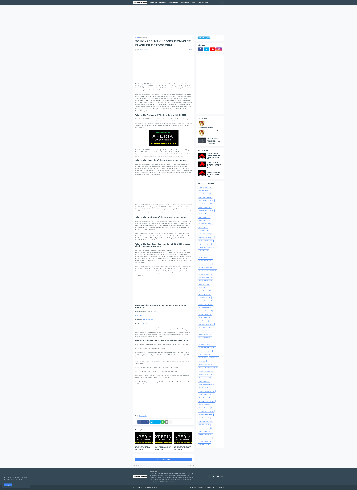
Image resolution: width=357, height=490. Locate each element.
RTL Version (220, 487)
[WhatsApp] (163, 422)
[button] (218, 2)
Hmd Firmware (204, 257)
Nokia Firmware (205, 337)
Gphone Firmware (205, 254)
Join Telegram (204, 38)
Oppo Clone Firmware (207, 347)
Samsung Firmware (206, 371)
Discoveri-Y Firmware (206, 237)
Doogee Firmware (205, 240)
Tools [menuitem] (193, 2)
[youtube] (213, 49)
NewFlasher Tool (148, 319)
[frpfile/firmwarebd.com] (202, 123)
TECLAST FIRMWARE (206, 391)
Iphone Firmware (205, 291)
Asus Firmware (204, 207)
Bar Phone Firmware (206, 210)
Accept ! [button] (8, 485)
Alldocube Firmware (206, 200)
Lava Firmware (204, 297)
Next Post (190, 465)
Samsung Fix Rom (205, 374)
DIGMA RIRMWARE (205, 234)
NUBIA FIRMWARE (205, 334)
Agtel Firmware (204, 190)
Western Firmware (205, 428)
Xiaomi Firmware (205, 441)
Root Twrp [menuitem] (173, 2)
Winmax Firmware (205, 434)
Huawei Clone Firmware (207, 270)
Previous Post (138, 465)
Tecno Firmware (205, 394)
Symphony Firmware (206, 384)
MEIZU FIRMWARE (205, 304)
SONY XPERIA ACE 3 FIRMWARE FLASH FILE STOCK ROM (142, 447)
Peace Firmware (205, 354)
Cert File (202, 227)
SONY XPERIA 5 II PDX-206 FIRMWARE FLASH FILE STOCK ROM (182, 447)
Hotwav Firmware (205, 267)
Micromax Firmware (206, 311)
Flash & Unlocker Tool (207, 247)
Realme (214, 357)
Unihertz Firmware (206, 408)
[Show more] (170, 422)
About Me (192, 487)
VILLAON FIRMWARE (206, 411)
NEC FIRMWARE (205, 327)
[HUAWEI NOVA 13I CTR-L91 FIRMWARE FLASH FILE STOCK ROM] (202, 156)
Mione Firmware (205, 317)
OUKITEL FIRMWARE (206, 341)
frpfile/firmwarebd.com (205, 127)
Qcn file (203, 357)
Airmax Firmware (205, 193)
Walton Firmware (205, 421)
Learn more (18, 479)
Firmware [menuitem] (162, 2)
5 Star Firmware (205, 187)
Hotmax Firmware (205, 264)
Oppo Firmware (205, 351)
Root (202, 361)
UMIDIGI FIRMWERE (206, 404)
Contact (200, 487)
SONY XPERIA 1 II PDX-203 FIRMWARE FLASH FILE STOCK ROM (163, 447)
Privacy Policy (209, 487)
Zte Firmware (204, 444)
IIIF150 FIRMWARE (205, 277)
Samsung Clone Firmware (208, 367)
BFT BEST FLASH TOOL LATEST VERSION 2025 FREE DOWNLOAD (213, 141)
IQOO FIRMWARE (205, 280)
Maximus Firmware (205, 307)
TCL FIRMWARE (205, 388)
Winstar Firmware (205, 438)
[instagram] (219, 49)
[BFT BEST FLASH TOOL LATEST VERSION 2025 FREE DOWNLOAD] (202, 140)
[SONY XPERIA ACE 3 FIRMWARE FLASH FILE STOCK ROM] (144, 438)
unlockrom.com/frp (213, 130)
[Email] (166, 422)
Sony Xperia (143, 37)
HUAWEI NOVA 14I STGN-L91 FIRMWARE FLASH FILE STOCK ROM (214, 165)
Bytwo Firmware (205, 220)
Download (138, 315)
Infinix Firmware (205, 287)
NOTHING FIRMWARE (206, 331)
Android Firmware (206, 204)
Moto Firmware (205, 321)
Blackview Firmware (206, 214)
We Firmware (204, 424)
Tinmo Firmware (204, 398)
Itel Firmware (204, 294)
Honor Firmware (205, 260)
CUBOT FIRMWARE (206, 224)
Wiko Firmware (204, 431)
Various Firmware (205, 414)
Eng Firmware (204, 244)
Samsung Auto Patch (206, 364)
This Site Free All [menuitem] (204, 2)
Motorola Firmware (206, 324)
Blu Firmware (204, 217)
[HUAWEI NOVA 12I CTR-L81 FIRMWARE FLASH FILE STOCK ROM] (202, 173)
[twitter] (206, 49)
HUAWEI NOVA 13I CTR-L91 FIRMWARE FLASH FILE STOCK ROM (213, 156)
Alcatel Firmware (205, 197)
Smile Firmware (205, 377)
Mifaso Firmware (205, 314)
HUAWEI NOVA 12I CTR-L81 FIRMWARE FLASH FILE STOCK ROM (213, 173)
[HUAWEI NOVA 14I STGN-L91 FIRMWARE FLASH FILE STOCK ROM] (202, 164)
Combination (204, 230)
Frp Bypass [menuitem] (184, 2)
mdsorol (160, 487)
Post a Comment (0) (163, 459)
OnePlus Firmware (206, 344)
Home (137, 37)
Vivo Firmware (205, 418)
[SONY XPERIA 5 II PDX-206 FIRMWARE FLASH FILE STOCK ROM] (183, 438)
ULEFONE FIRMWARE (206, 401)
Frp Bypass (203, 250)
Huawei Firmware (205, 274)
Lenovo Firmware (205, 301)
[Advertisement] (178, 20)
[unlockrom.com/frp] (202, 133)
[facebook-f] (200, 49)
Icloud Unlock (204, 284)
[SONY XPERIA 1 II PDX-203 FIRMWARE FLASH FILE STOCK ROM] (163, 438)
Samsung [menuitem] (153, 2)
